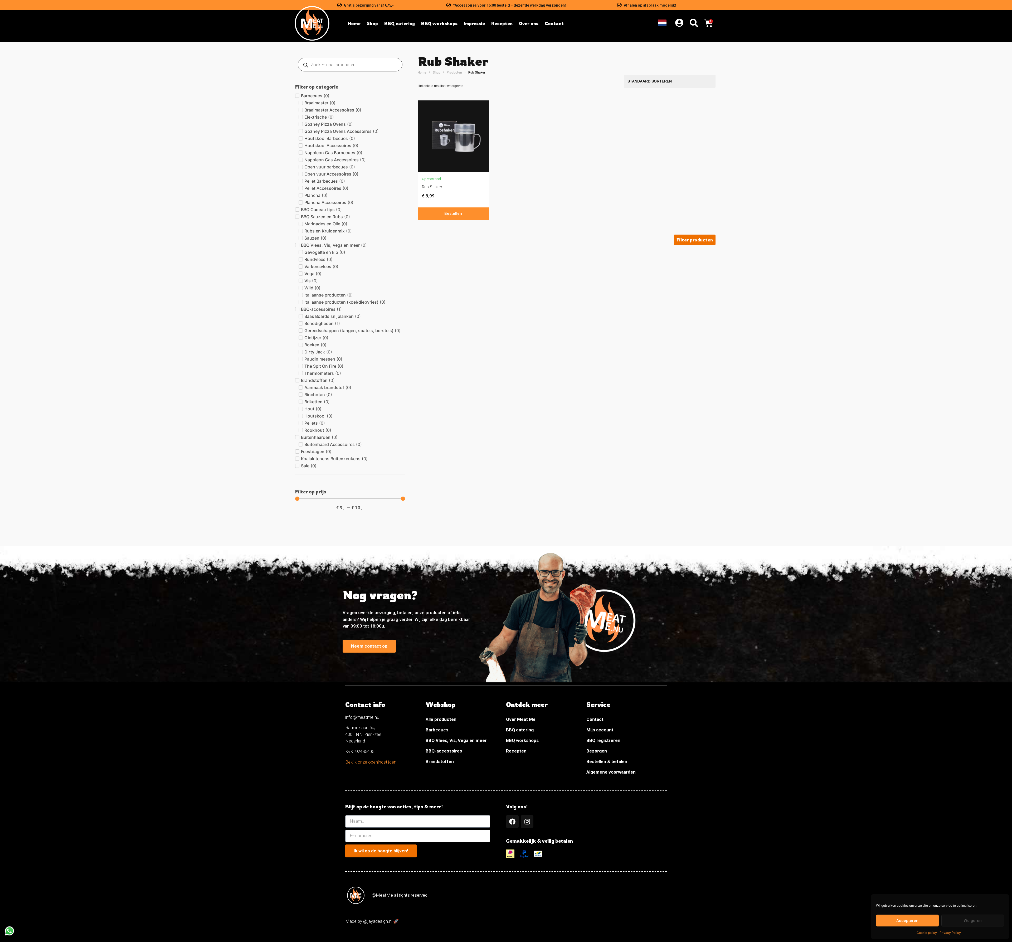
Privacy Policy (950, 933)
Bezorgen (596, 751)
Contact (595, 719)
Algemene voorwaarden (611, 772)
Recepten (516, 751)
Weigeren (973, 920)
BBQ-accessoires (444, 751)
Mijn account (600, 729)
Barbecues (437, 729)
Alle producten (441, 719)
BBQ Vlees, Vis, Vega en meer (456, 740)
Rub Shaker (432, 186)
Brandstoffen (440, 761)
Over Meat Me (521, 719)
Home (422, 72)
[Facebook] (512, 821)
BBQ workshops (522, 740)
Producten (454, 72)
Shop (436, 72)
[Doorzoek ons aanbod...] (694, 23)
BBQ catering (520, 729)
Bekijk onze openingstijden (370, 762)
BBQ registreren (603, 740)
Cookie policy (927, 933)
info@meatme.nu (362, 717)
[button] (695, 240)
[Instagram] (527, 821)
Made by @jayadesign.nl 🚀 (372, 921)
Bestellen (453, 213)
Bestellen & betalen (606, 761)
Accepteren (907, 920)
